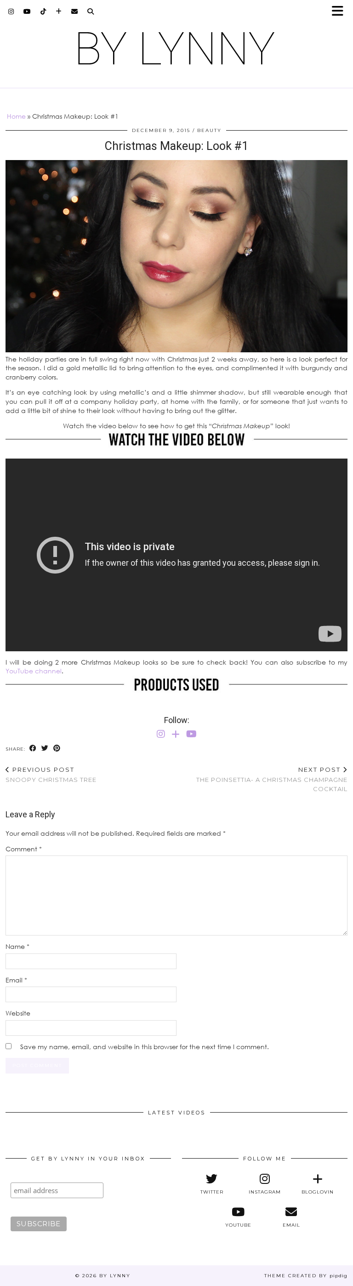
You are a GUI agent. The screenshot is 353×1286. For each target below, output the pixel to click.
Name (17, 946)
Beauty (209, 130)
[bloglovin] (59, 11)
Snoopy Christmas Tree (51, 775)
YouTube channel (34, 671)
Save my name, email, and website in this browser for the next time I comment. (144, 1047)
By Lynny (115, 1276)
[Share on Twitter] (45, 748)
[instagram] (11, 11)
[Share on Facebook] (33, 748)
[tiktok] (43, 11)
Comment (24, 849)
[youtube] (27, 11)
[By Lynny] (176, 48)
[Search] (90, 11)
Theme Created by (305, 1276)
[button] (341, 11)
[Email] (74, 11)
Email (16, 980)
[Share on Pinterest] (57, 748)
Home (16, 116)
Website (18, 1013)
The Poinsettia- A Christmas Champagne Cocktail (271, 779)
